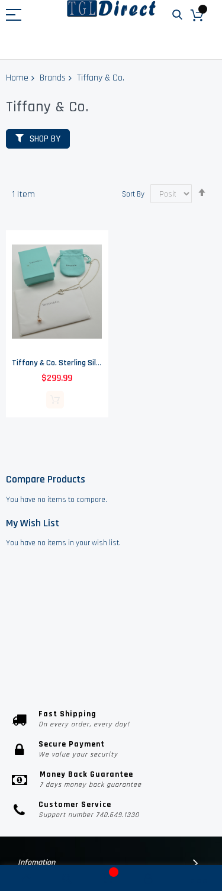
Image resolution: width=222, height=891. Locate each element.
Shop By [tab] (45, 139)
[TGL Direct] (111, 8)
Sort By (133, 194)
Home (17, 78)
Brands (53, 78)
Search (177, 15)
